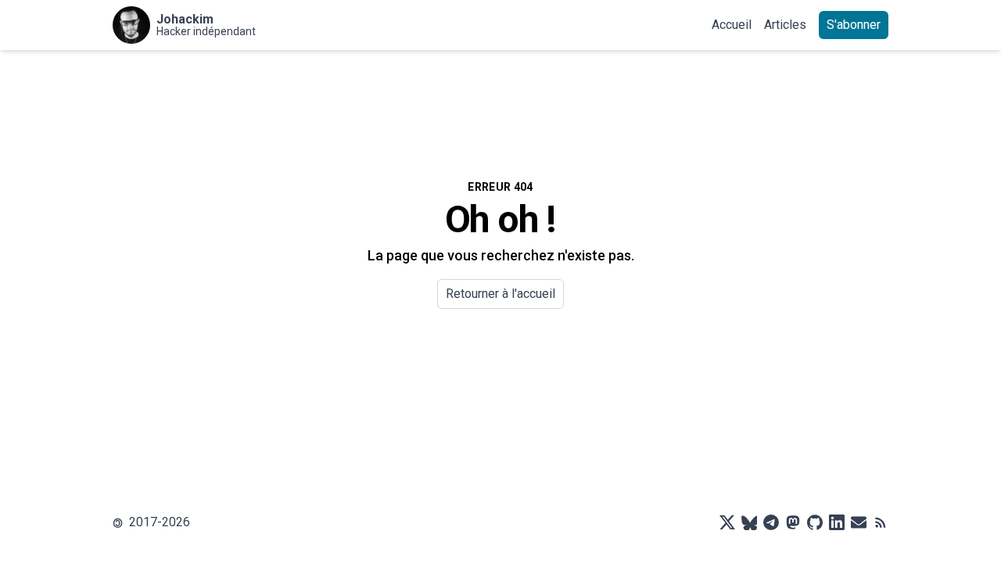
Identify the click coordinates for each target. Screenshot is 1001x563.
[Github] (815, 522)
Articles (785, 24)
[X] (727, 522)
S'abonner (854, 24)
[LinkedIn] (837, 522)
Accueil (732, 24)
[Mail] (858, 522)
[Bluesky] (749, 522)
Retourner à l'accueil (500, 293)
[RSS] (880, 522)
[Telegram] (771, 522)
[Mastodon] (793, 522)
